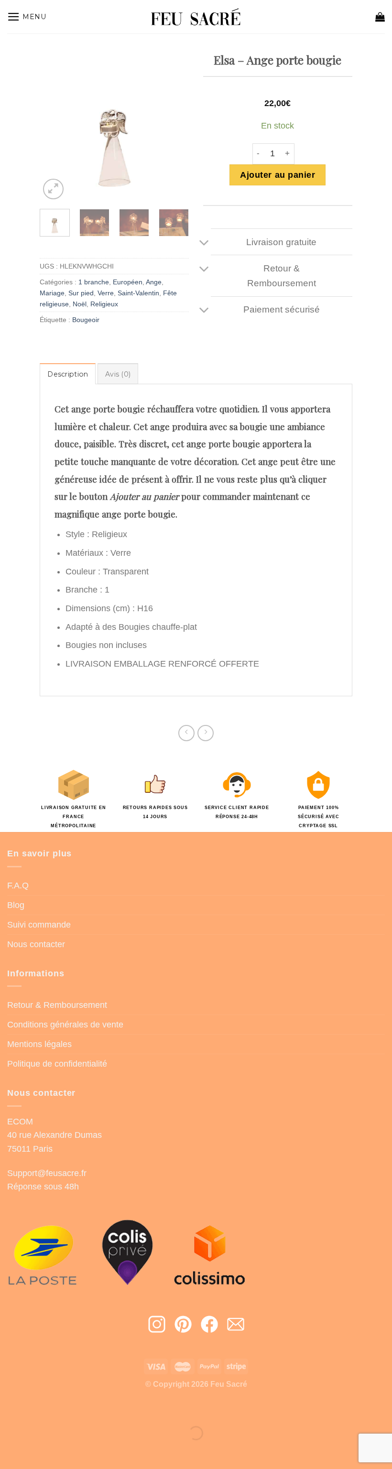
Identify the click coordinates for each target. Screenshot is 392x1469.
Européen (127, 282)
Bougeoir (85, 320)
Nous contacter (36, 944)
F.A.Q (18, 885)
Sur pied (81, 293)
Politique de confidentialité (57, 1064)
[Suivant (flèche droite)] (41, 1450)
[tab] (68, 374)
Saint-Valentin (138, 293)
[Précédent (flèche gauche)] (10, 1450)
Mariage (52, 293)
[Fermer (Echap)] (10, 1407)
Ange (154, 282)
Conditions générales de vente (65, 1024)
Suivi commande (39, 924)
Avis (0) (118, 374)
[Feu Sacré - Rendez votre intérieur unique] (196, 17)
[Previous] (55, 127)
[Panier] (380, 16)
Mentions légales (39, 1044)
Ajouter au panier (277, 175)
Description (67, 374)
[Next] (174, 127)
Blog (15, 905)
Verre (106, 293)
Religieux (104, 304)
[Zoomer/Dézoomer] (41, 1407)
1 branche (93, 282)
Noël (80, 304)
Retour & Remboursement (57, 1005)
